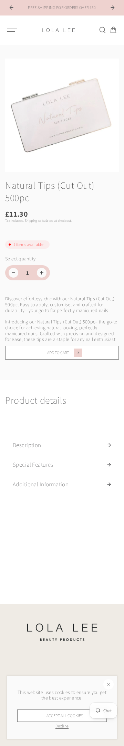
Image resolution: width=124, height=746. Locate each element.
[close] (108, 684)
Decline (62, 725)
